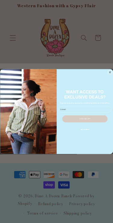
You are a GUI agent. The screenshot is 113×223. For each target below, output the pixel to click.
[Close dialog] (110, 72)
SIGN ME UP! (84, 119)
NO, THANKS (84, 129)
